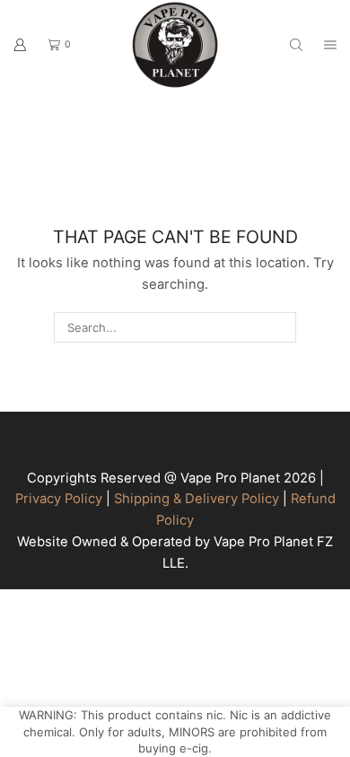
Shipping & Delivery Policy (196, 499)
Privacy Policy (58, 499)
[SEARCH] (280, 327)
